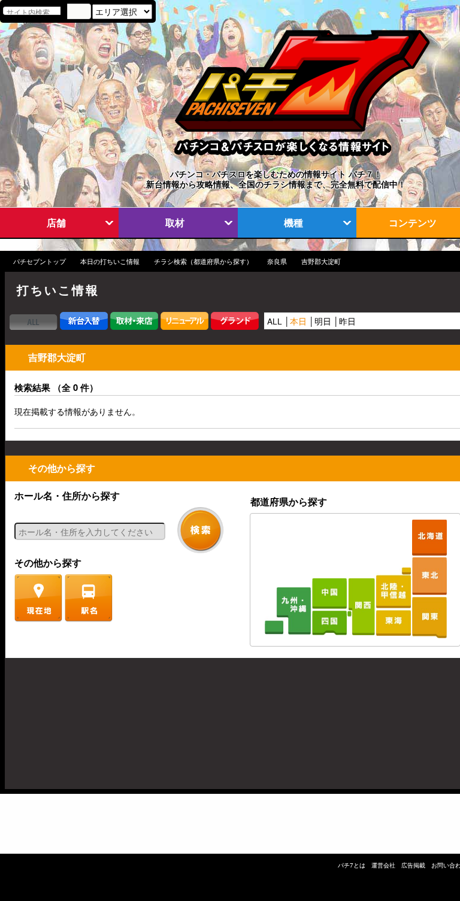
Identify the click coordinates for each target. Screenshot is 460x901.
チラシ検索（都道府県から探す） (203, 261)
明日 (322, 321)
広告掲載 (413, 865)
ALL (274, 321)
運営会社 (383, 865)
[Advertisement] (62, 730)
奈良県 (277, 261)
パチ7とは (351, 865)
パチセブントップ (39, 261)
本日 (298, 321)
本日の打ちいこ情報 (110, 261)
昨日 (347, 321)
